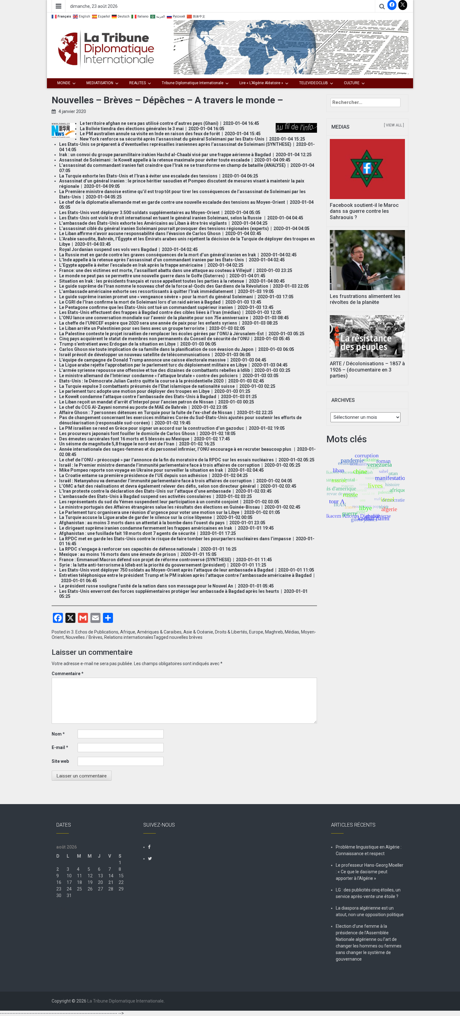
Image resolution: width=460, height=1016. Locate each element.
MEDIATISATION (99, 83)
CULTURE (352, 83)
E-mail (60, 747)
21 (110, 882)
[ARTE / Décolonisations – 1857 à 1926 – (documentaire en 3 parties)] (367, 335)
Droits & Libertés (231, 631)
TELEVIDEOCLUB (313, 83)
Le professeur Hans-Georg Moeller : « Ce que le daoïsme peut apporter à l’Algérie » (369, 872)
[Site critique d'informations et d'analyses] (291, 46)
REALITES (137, 83)
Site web (60, 761)
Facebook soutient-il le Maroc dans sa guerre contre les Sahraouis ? (364, 211)
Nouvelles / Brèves (84, 637)
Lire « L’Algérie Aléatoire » (261, 83)
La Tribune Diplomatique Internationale (125, 1000)
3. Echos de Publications (94, 631)
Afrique (127, 631)
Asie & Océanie (198, 631)
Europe (256, 631)
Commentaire (68, 673)
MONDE (63, 83)
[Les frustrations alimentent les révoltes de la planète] (367, 259)
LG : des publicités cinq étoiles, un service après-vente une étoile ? (368, 893)
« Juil (61, 908)
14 (110, 875)
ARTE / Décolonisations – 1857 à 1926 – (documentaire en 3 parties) (367, 369)
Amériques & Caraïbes (159, 631)
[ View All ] (394, 125)
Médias (292, 631)
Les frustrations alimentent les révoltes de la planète (365, 299)
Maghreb (274, 631)
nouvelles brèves (185, 637)
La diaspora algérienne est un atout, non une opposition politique (370, 911)
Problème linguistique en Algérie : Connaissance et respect (368, 850)
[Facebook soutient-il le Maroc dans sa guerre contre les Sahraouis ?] (367, 168)
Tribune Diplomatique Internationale (192, 83)
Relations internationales (128, 637)
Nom (58, 733)
